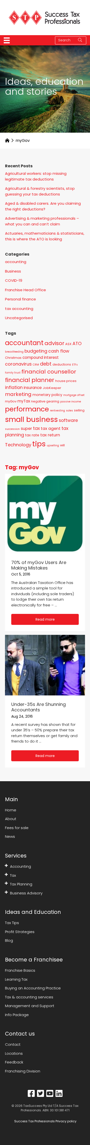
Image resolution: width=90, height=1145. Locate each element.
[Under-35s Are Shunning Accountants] (45, 665)
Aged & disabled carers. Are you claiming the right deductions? (43, 206)
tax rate (32, 435)
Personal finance (20, 299)
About (10, 818)
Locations (14, 1053)
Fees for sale (16, 827)
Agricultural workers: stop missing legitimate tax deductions (35, 176)
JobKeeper (52, 388)
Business (13, 271)
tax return (50, 435)
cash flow (58, 351)
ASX (68, 344)
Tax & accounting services (29, 997)
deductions (61, 364)
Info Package (17, 1014)
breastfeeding (14, 352)
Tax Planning (21, 884)
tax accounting (19, 308)
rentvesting (57, 410)
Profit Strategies (19, 931)
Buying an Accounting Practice (33, 988)
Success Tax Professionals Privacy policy (45, 1121)
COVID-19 (13, 280)
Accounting (20, 866)
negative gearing (45, 401)
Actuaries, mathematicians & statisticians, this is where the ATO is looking (44, 236)
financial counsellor (49, 372)
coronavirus (18, 364)
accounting (15, 261)
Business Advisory (26, 893)
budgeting (35, 351)
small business (31, 419)
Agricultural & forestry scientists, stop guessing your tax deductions (40, 191)
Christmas (13, 358)
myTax (24, 401)
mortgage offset (73, 395)
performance (27, 409)
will (62, 445)
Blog (9, 940)
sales (69, 410)
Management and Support (29, 1005)
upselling (53, 445)
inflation (14, 387)
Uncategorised (19, 317)
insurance (33, 387)
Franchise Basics (20, 970)
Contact (12, 1044)
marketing (18, 394)
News (10, 836)
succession (12, 429)
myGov (10, 401)
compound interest (40, 357)
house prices (65, 381)
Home (10, 810)
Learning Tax (16, 979)
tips (39, 444)
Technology (18, 445)
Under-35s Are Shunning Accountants (38, 707)
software (68, 420)
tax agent (50, 428)
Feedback (14, 1062)
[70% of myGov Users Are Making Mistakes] (45, 513)
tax (36, 428)
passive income (70, 401)
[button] (45, 619)
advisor (54, 343)
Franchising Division (22, 1071)
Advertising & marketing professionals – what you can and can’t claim (42, 221)
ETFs (75, 365)
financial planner (29, 380)
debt (46, 364)
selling (79, 410)
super (26, 428)
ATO (77, 343)
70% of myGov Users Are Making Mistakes (38, 565)
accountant (24, 342)
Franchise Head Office (25, 289)
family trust (12, 373)
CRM (36, 365)
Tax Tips (12, 922)
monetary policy (47, 394)
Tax (13, 875)
